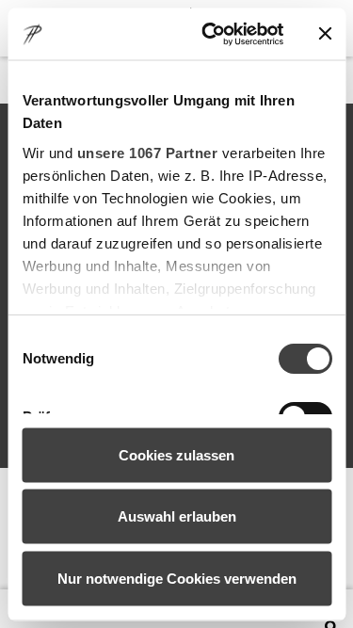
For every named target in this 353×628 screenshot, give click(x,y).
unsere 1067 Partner (146, 152)
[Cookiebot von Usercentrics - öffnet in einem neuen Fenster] (210, 34)
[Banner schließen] (324, 33)
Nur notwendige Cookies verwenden (177, 578)
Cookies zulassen (176, 454)
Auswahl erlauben (177, 516)
